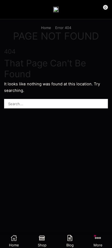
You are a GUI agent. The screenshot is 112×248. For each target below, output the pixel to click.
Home (46, 27)
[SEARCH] (103, 103)
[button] (6, 9)
